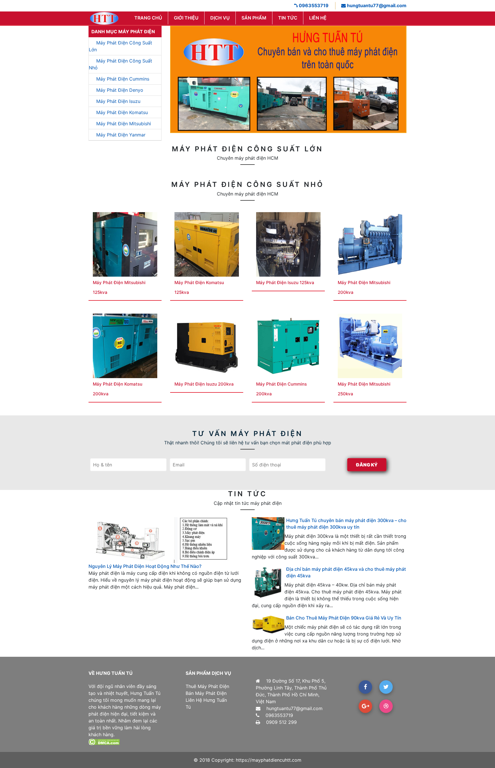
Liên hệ (318, 18)
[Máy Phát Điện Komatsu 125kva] (206, 244)
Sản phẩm (253, 18)
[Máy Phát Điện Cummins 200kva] (288, 345)
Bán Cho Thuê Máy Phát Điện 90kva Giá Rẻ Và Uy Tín (343, 618)
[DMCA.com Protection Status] (104, 741)
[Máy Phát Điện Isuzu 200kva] (206, 345)
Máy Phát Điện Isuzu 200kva (204, 384)
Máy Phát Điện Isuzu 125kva (285, 282)
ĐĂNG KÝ (367, 465)
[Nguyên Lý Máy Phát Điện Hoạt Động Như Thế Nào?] (166, 540)
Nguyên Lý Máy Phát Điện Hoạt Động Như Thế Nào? (145, 566)
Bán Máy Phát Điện (206, 693)
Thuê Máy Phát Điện (207, 686)
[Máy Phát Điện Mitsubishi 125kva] (125, 244)
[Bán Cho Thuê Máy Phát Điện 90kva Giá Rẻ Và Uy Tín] (268, 624)
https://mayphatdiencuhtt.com (268, 760)
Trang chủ (148, 18)
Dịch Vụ (220, 18)
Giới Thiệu (186, 18)
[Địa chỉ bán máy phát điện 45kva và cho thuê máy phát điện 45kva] (268, 582)
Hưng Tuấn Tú (145, 693)
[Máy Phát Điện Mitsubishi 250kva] (370, 345)
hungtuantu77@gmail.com (376, 5)
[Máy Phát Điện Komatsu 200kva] (125, 345)
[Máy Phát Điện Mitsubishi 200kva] (370, 244)
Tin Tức (287, 18)
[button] (188, 79)
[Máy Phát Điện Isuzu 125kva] (288, 244)
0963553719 (313, 5)
